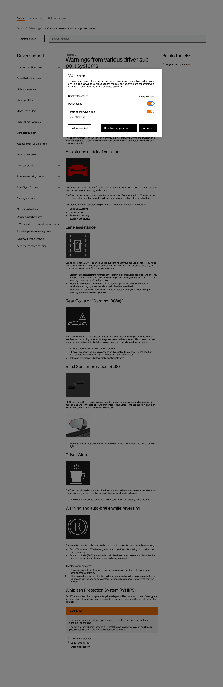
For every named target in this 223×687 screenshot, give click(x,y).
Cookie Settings (77, 117)
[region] (112, 103)
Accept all (148, 128)
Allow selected (80, 128)
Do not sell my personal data (118, 128)
